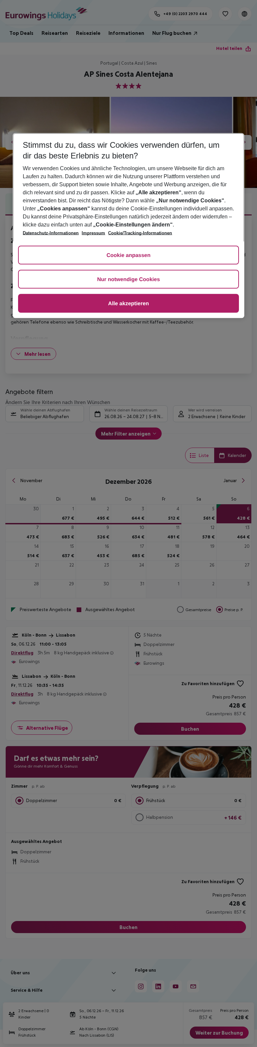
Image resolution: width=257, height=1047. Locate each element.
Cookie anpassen (128, 255)
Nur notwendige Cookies (128, 279)
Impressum (93, 233)
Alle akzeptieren (128, 304)
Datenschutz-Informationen (51, 233)
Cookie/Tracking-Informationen (140, 233)
